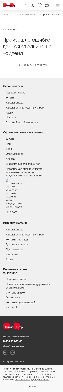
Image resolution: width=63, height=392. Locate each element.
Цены (9, 144)
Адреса (10, 159)
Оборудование (14, 153)
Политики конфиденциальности (32, 379)
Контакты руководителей (21, 302)
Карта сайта (13, 307)
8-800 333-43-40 (12, 341)
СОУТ (13, 212)
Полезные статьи (16, 279)
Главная (7, 14)
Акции (9, 112)
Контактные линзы (17, 239)
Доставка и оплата (17, 244)
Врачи (9, 148)
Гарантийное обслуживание (22, 122)
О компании (13, 297)
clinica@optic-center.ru (13, 346)
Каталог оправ (14, 102)
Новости (11, 117)
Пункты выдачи (15, 249)
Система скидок (15, 292)
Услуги (10, 97)
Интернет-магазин (26, 14)
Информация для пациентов (23, 164)
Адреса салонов (15, 92)
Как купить (12, 254)
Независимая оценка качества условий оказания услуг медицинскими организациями (24, 172)
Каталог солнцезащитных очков (25, 107)
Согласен (31, 386)
